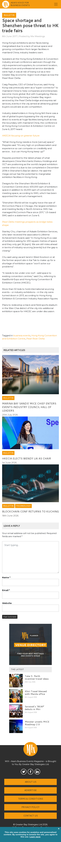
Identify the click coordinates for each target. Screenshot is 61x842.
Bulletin (9, 15)
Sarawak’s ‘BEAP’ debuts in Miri (34, 708)
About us (30, 781)
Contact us (30, 815)
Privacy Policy (30, 807)
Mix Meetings (37, 36)
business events (21, 335)
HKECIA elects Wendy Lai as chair (26, 458)
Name (6, 577)
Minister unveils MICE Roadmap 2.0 (37, 723)
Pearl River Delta (35, 338)
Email (6, 590)
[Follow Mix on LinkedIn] (37, 772)
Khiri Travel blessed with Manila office (36, 692)
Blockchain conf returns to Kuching (30, 511)
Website (7, 603)
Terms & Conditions (30, 798)
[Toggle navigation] (56, 4)
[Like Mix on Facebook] (30, 772)
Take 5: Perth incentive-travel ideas (37, 677)
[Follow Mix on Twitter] (24, 772)
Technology (23, 505)
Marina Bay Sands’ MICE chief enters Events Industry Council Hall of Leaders (29, 407)
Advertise (30, 790)
